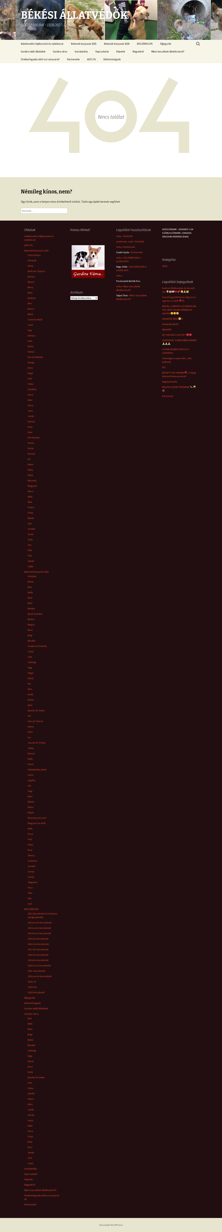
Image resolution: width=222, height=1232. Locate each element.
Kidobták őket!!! (170, 324)
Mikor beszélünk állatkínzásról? (167, 51)
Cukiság (32, 662)
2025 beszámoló (36, 992)
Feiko (30, 383)
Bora (30, 629)
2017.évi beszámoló (38, 949)
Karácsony (167, 396)
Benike (31, 608)
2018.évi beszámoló (38, 954)
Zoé (30, 903)
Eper (30, 705)
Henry (31, 726)
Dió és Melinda (35, 357)
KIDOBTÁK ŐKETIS (172, 318)
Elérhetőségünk (112, 59)
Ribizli (31, 518)
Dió (163, 367)
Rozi (30, 850)
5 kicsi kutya (34, 255)
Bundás (31, 640)
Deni (30, 341)
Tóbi (30, 550)
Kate (30, 426)
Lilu (29, 785)
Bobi (30, 292)
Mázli (30, 475)
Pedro (31, 507)
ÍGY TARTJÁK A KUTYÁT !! (174, 334)
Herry (30, 405)
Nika (30, 502)
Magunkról (138, 51)
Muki (30, 496)
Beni (30, 597)
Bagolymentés (169, 381)
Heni (30, 400)
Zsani (30, 1163)
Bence (31, 281)
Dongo (31, 362)
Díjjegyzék (165, 43)
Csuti (30, 324)
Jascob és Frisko (36, 742)
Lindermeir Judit (124, 241)
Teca (30, 887)
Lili (29, 459)
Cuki (30, 656)
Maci (30, 796)
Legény (31, 780)
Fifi (29, 715)
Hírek (165, 266)
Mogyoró (32, 485)
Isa (29, 737)
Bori (30, 303)
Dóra (30, 367)
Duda (30, 1072)
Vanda (31, 561)
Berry (30, 287)
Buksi (30, 314)
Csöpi (31, 651)
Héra (30, 731)
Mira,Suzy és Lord (37, 817)
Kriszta (31, 453)
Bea (30, 587)
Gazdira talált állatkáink (33, 51)
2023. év (32, 981)
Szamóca (32, 860)
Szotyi (31, 871)
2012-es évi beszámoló (40, 922)
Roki (30, 1141)
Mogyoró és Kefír (37, 823)
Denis (30, 346)
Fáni (30, 378)
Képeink (120, 51)
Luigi (30, 791)
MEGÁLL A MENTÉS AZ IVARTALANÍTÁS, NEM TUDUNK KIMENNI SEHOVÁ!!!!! (179, 310)
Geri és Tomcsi (35, 721)
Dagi (30, 667)
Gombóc (32, 389)
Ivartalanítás (81, 51)
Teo (30, 544)
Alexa (30, 265)
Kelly (30, 758)
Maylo (31, 812)
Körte (31, 448)
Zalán (30, 566)
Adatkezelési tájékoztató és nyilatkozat (42, 43)
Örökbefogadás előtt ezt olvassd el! (40, 59)
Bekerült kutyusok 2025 (83, 43)
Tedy (30, 539)
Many (30, 469)
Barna (31, 581)
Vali (29, 898)
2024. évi (32, 987)
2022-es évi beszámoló (40, 976)
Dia (29, 683)
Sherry (31, 855)
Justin (31, 416)
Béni (30, 603)
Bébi (30, 1023)
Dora (30, 1066)
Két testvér (34, 437)
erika (118, 236)
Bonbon (32, 298)
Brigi (30, 635)
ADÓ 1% (91, 59)
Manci (31, 807)
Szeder (31, 528)
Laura (30, 774)
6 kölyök (32, 260)
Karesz (31, 421)
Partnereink (73, 59)
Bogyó (31, 624)
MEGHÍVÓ (167, 329)
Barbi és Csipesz (36, 271)
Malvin (31, 801)
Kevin (30, 764)
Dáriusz (31, 335)
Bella (30, 592)
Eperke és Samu (36, 710)
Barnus (31, 276)
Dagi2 (30, 672)
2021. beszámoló (36, 970)
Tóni (30, 555)
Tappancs (33, 882)
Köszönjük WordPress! (111, 1224)
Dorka (31, 699)
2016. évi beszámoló (38, 944)
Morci (30, 491)
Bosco (31, 308)
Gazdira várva (60, 51)
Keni (30, 432)
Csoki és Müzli (35, 319)
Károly (31, 1115)
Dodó (30, 694)
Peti (30, 839)
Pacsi (30, 833)
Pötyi (30, 512)
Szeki (30, 534)
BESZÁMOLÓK (145, 43)
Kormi (31, 442)
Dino (30, 689)
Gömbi (31, 1093)
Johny (31, 748)
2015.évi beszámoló (38, 938)
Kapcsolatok (102, 51)
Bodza (31, 619)
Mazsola (32, 480)
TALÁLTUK (128, 236)
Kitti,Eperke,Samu (37, 769)
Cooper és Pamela (37, 646)
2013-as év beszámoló (39, 927)
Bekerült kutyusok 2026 (116, 43)
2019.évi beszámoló (38, 960)
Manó (30, 464)
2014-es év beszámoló (39, 933)
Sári (30, 523)
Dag (30, 330)
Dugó (30, 373)
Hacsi (30, 394)
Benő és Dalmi (35, 613)
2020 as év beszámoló (39, 965)
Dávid (30, 678)
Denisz (31, 351)
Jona (30, 410)
